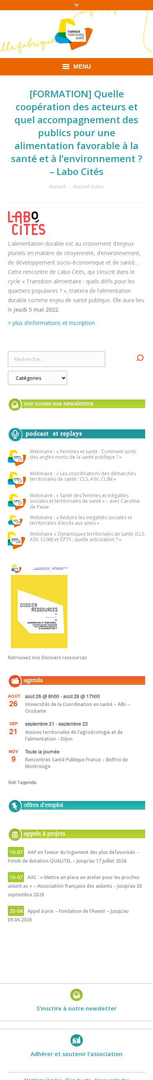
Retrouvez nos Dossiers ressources (47, 657)
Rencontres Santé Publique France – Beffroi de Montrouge (76, 763)
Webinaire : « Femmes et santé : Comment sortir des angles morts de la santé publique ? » (83, 454)
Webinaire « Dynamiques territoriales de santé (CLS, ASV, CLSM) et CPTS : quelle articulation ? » (87, 537)
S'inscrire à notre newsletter (76, 1008)
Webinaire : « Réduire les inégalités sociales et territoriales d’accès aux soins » (81, 520)
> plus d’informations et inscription (51, 323)
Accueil (57, 186)
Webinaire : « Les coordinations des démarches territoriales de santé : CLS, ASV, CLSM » (83, 476)
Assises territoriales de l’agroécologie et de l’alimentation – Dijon (74, 735)
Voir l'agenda (22, 782)
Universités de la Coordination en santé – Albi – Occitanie (77, 707)
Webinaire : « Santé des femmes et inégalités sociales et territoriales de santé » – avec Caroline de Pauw (85, 501)
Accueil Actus (88, 186)
